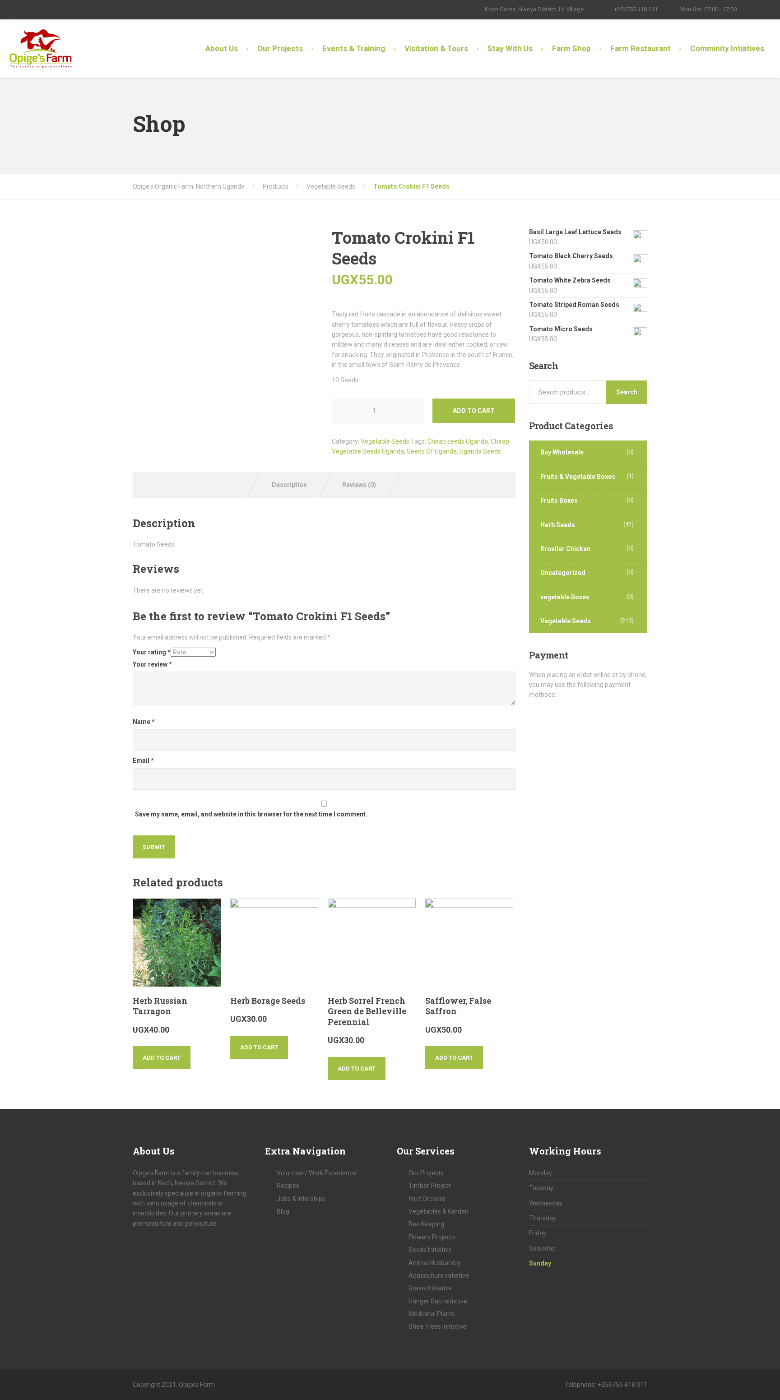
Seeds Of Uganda (432, 451)
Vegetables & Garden (439, 1211)
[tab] (289, 485)
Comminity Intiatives (727, 48)
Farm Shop (571, 48)
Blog (283, 1211)
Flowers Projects (432, 1237)
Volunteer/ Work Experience (316, 1173)
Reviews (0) (359, 484)
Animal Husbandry (435, 1262)
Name (144, 721)
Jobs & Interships (301, 1198)
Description (289, 484)
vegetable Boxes (565, 597)
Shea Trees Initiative (437, 1326)
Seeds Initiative (430, 1249)
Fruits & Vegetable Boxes (577, 476)
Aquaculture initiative (439, 1275)
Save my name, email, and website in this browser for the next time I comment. (251, 814)
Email (143, 760)
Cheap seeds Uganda (457, 441)
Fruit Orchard (427, 1198)
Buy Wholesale (562, 452)
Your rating (152, 652)
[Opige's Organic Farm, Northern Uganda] (40, 44)
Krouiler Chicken (565, 548)
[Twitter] (769, 9)
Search (626, 392)
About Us (221, 48)
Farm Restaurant (640, 48)
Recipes (288, 1185)
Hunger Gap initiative (438, 1301)
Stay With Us (510, 48)
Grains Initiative (430, 1288)
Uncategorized (562, 572)
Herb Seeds (557, 524)
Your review (152, 664)
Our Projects (280, 48)
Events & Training (353, 48)
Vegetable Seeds (385, 441)
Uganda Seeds (480, 451)
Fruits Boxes (559, 500)
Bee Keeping (426, 1224)
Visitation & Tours (436, 48)
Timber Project (430, 1185)
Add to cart (474, 410)
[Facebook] (759, 9)
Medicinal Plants (432, 1313)
